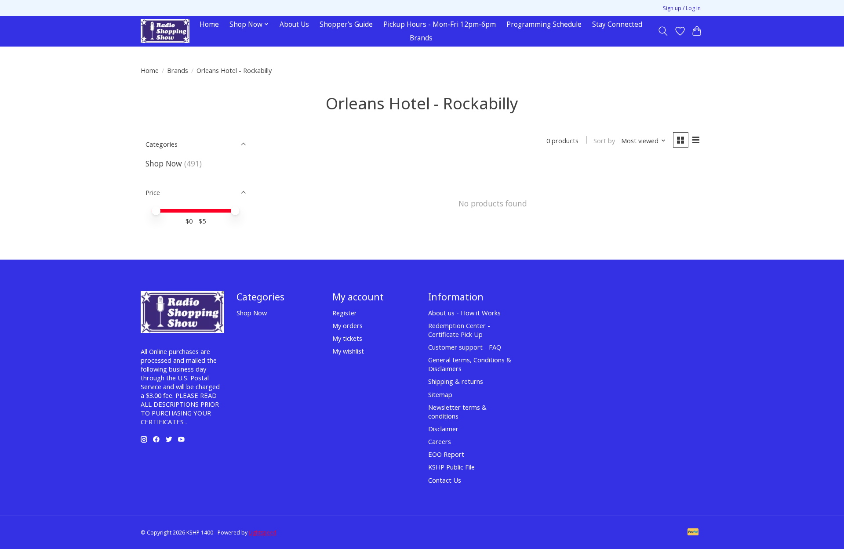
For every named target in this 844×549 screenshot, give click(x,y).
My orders (347, 325)
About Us (294, 24)
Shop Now (164, 163)
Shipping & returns (455, 381)
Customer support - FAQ (464, 347)
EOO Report (446, 454)
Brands (421, 38)
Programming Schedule (544, 24)
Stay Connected (617, 24)
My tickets (347, 338)
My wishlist (348, 351)
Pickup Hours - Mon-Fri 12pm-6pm (439, 24)
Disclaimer (443, 428)
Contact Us (444, 480)
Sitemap (440, 394)
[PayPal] (693, 532)
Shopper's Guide (346, 24)
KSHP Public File (451, 466)
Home (209, 24)
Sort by (604, 140)
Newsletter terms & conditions (457, 411)
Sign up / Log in (682, 8)
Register (344, 312)
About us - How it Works (464, 312)
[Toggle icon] (663, 31)
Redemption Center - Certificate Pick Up (459, 330)
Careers (439, 441)
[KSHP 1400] (165, 31)
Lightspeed (262, 532)
